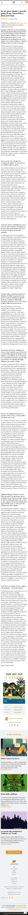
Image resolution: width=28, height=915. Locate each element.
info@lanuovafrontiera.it (14, 909)
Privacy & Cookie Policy (14, 888)
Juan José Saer (22, 23)
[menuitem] (2, 2)
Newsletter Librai (14, 894)
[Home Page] (14, 2)
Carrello (14, 881)
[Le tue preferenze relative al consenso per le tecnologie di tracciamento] (25, 912)
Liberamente (17, 712)
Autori (14, 872)
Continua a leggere (6, 769)
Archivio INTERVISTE (14, 852)
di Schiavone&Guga (20, 913)
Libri (14, 870)
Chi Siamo (14, 878)
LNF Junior (14, 869)
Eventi (14, 874)
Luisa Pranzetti (18, 709)
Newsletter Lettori (14, 892)
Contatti (14, 879)
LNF (14, 867)
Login (14, 883)
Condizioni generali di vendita (14, 887)
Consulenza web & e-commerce (10, 913)
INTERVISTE (5, 19)
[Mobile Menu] (2, 2)
